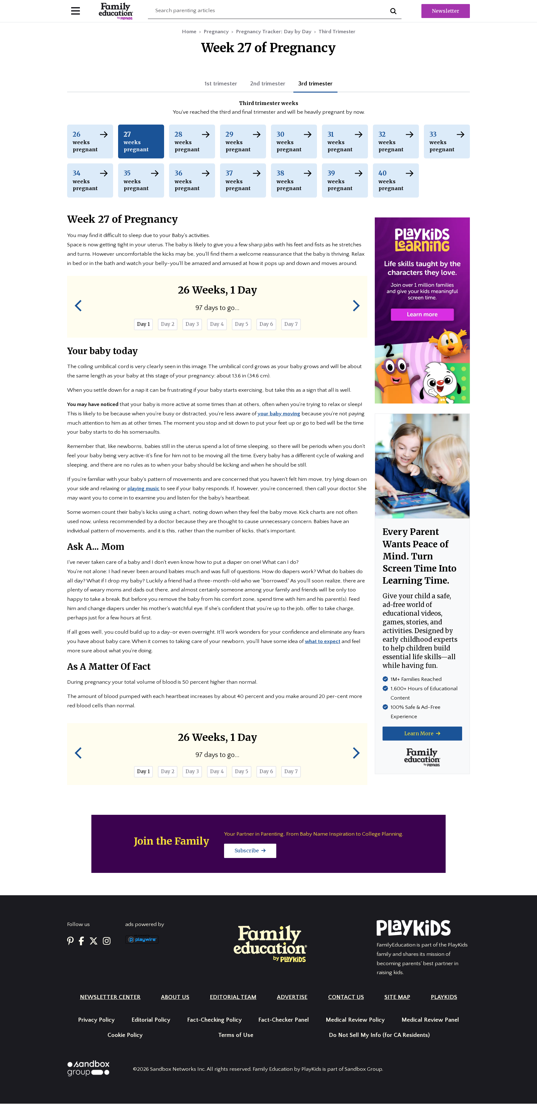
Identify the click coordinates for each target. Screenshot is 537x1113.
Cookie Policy (125, 1035)
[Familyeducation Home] (270, 943)
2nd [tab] (267, 83)
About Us (175, 997)
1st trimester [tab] (221, 83)
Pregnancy (216, 32)
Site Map (397, 997)
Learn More (419, 733)
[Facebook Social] (81, 942)
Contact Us (346, 997)
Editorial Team (233, 997)
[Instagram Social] (107, 942)
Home (189, 32)
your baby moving (279, 414)
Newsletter (445, 11)
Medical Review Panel (430, 1020)
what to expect (322, 641)
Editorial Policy (150, 1020)
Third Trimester (337, 32)
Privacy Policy (96, 1020)
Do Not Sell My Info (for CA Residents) (379, 1035)
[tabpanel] (268, 108)
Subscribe (247, 850)
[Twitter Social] (93, 942)
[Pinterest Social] (70, 942)
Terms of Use (235, 1035)
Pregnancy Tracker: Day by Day (273, 32)
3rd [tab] (315, 83)
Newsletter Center (110, 997)
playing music (143, 489)
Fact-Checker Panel (283, 1020)
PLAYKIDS (444, 997)
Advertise (292, 997)
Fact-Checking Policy (214, 1020)
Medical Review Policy (355, 1020)
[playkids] (422, 310)
